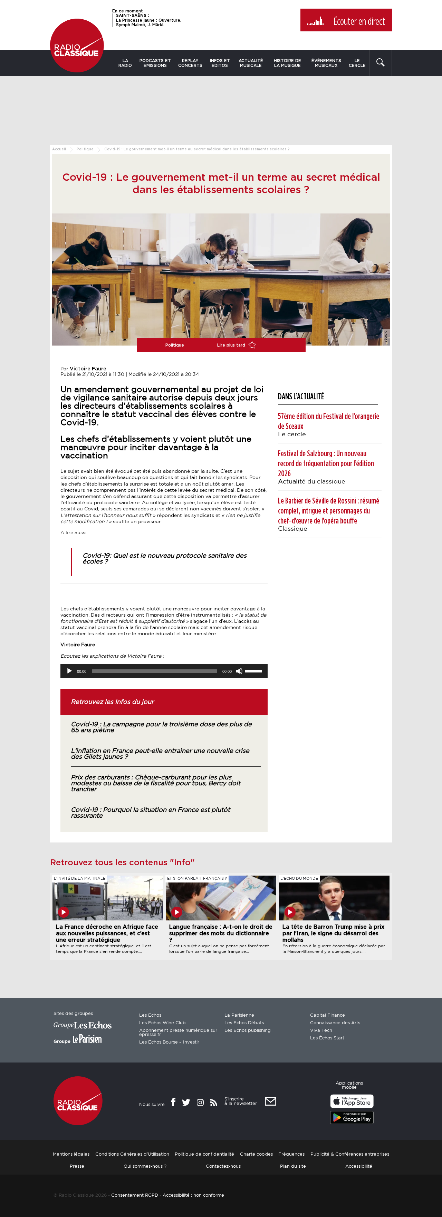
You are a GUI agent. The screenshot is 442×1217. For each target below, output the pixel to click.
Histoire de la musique (287, 63)
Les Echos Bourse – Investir (169, 1042)
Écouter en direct (359, 22)
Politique (85, 149)
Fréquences (291, 1154)
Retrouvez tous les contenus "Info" (122, 863)
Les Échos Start (327, 1038)
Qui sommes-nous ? (145, 1166)
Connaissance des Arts (335, 1023)
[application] (164, 671)
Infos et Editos (220, 63)
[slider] (254, 670)
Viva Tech (321, 1031)
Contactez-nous (223, 1166)
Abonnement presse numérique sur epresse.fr (178, 1033)
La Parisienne (239, 1015)
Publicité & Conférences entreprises (349, 1154)
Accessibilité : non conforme (193, 1195)
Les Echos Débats (244, 1023)
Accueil (59, 149)
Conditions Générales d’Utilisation (132, 1154)
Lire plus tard (232, 345)
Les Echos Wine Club (162, 1023)
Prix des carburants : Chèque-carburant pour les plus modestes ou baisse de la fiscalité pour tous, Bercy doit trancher (155, 783)
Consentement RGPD (134, 1195)
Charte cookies (256, 1154)
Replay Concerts (190, 63)
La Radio (125, 63)
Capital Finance (327, 1015)
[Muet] (239, 671)
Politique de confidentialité (204, 1154)
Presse (77, 1166)
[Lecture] (69, 671)
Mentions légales (71, 1154)
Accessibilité (358, 1166)
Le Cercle (357, 63)
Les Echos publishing (247, 1031)
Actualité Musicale (251, 63)
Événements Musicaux (326, 63)
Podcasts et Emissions (155, 63)
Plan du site (293, 1166)
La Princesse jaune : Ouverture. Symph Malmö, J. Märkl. (148, 20)
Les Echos (150, 1015)
